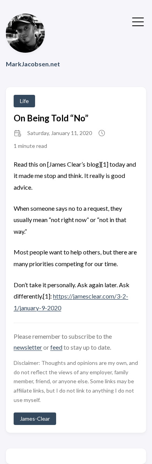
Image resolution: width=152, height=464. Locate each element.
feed (56, 347)
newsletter (28, 347)
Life (24, 101)
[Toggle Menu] (138, 21)
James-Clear (35, 418)
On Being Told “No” (51, 118)
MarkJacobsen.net (33, 64)
